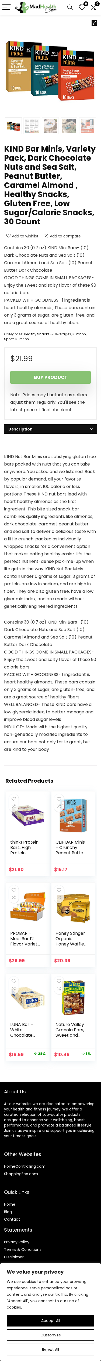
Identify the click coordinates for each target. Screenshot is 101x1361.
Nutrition (79, 334)
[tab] (50, 429)
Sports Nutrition (16, 339)
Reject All (50, 1349)
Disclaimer (14, 1257)
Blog (8, 1211)
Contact (12, 1219)
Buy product (50, 377)
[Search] (70, 7)
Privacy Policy (16, 1242)
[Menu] (6, 7)
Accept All (50, 1320)
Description (20, 429)
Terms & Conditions (22, 1249)
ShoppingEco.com (21, 1174)
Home (9, 1204)
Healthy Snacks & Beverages (47, 334)
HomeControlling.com (25, 1166)
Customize (50, 1335)
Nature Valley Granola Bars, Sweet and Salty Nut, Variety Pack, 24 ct (69, 1037)
